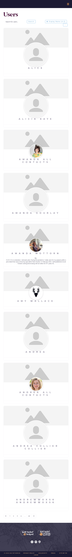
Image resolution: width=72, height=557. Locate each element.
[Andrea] (36, 321)
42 (29, 516)
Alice (36, 68)
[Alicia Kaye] (36, 88)
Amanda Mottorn (36, 253)
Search (31, 21)
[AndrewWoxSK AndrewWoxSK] (36, 469)
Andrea (36, 352)
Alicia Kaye (36, 119)
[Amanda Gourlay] (36, 182)
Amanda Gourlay (36, 213)
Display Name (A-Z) (56, 21)
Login (36, 555)
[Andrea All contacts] (36, 372)
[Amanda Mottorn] (36, 233)
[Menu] (68, 4)
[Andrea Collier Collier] (36, 415)
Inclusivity (42, 553)
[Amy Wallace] (36, 281)
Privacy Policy (29, 553)
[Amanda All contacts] (36, 139)
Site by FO (63, 553)
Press (53, 553)
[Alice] (36, 37)
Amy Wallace (36, 301)
